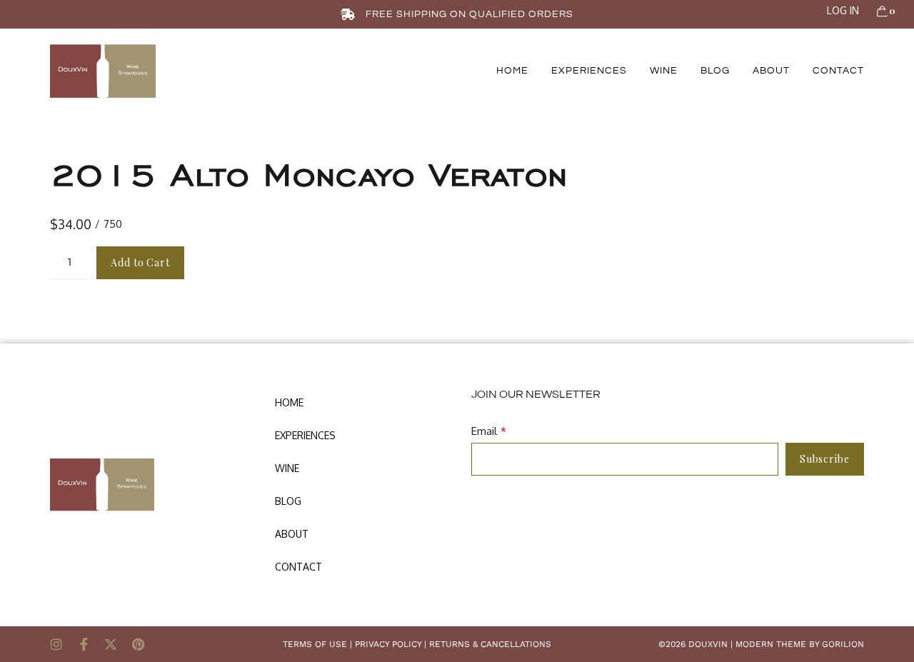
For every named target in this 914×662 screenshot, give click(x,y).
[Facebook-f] (83, 644)
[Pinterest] (137, 644)
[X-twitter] (110, 644)
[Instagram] (56, 644)
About (771, 71)
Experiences (589, 71)
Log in (843, 10)
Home (512, 71)
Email (484, 431)
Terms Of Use (315, 644)
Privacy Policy (388, 644)
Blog (715, 71)
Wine (664, 71)
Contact (838, 71)
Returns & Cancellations (490, 644)
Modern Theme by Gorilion (799, 644)
